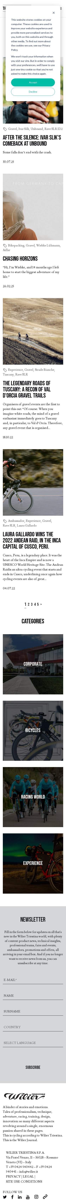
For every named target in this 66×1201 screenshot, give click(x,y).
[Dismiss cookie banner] (53, 13)
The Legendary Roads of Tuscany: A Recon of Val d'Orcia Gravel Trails (27, 389)
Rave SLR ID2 (54, 129)
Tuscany (8, 375)
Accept (33, 82)
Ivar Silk (23, 129)
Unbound (37, 129)
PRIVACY (13, 1177)
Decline (33, 91)
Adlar (6, 250)
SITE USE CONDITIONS (24, 1182)
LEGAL (28, 1177)
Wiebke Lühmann (48, 246)
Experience (15, 370)
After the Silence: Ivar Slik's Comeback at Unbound (32, 141)
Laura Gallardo (27, 526)
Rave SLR (21, 375)
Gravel (12, 129)
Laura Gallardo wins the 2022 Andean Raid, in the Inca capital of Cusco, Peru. (32, 541)
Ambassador (16, 521)
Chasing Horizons (20, 259)
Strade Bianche (44, 370)
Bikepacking (16, 246)
